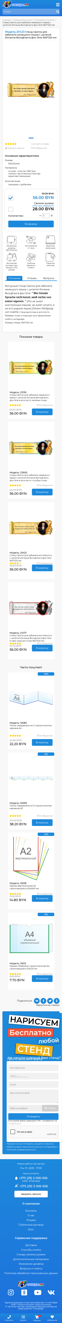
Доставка (31, 1245)
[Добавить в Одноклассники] (57, 1001)
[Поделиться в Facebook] (43, 1001)
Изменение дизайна (31, 1263)
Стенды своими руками (31, 1254)
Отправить (33, 1116)
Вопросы (48, 278)
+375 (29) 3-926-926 (33, 1186)
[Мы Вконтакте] (51, 1292)
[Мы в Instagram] (11, 1292)
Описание (14, 278)
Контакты (31, 1210)
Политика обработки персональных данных (31, 1273)
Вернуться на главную (48, 1005)
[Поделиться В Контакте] (37, 1001)
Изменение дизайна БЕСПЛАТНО (11, 248)
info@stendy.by (14, 1124)
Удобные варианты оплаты (31, 265)
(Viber (25, 1181)
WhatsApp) (34, 1181)
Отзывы (32, 278)
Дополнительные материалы (31, 1259)
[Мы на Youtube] (38, 1292)
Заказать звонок (15, 148)
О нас (31, 1215)
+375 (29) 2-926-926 (32, 1178)
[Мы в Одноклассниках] (24, 1292)
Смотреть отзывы (40, 144)
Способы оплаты (31, 1249)
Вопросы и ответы (31, 1268)
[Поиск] (57, 12)
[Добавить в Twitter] (50, 1001)
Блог (31, 1229)
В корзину (42, 411)
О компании (31, 1203)
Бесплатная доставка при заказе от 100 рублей (12, 266)
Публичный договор (31, 1224)
